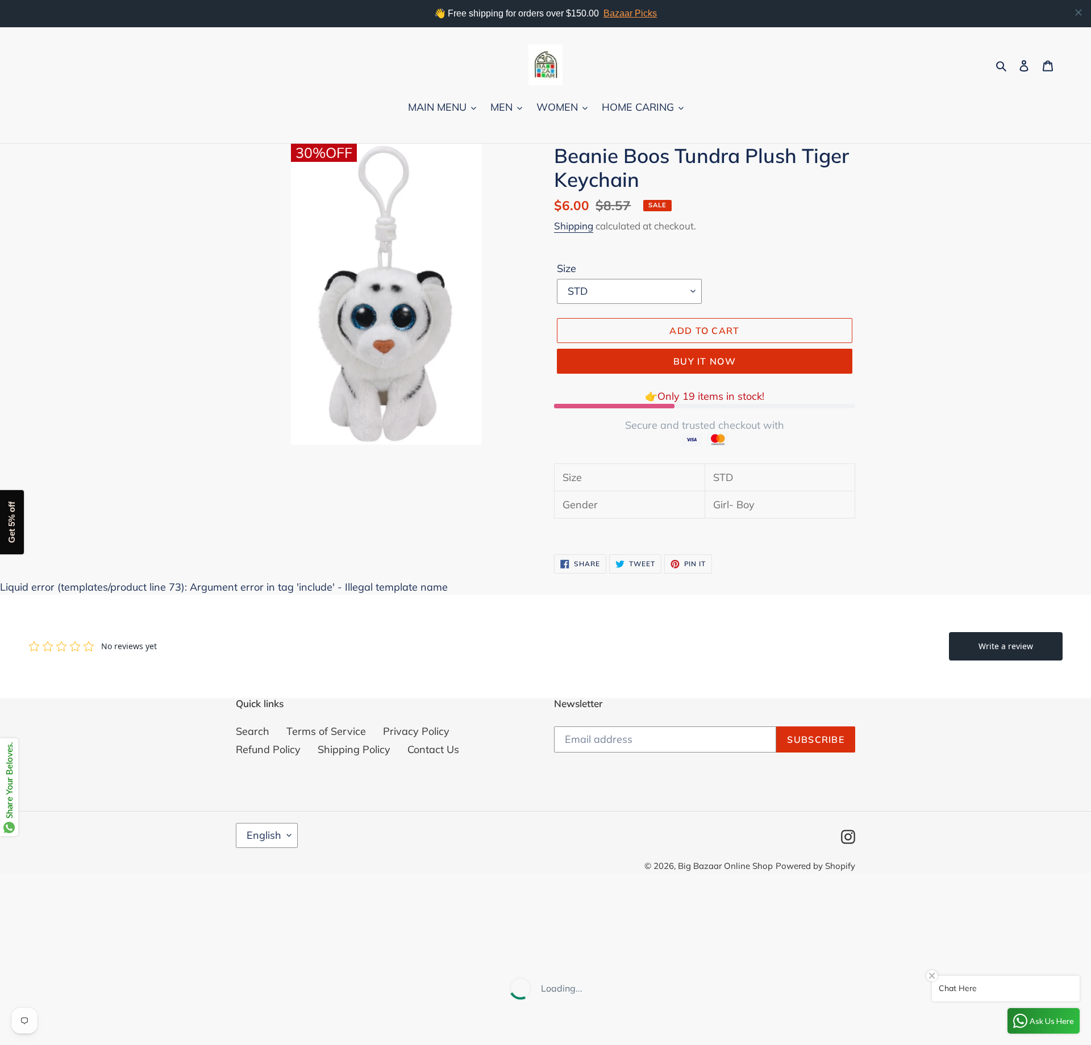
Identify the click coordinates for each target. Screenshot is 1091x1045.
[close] (1078, 12)
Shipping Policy (354, 749)
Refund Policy (268, 749)
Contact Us (433, 749)
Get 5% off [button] (11, 523)
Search (252, 731)
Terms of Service (326, 731)
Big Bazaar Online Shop (725, 865)
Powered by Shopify (815, 865)
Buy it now (704, 361)
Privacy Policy (416, 731)
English (264, 835)
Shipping (573, 226)
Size (566, 268)
